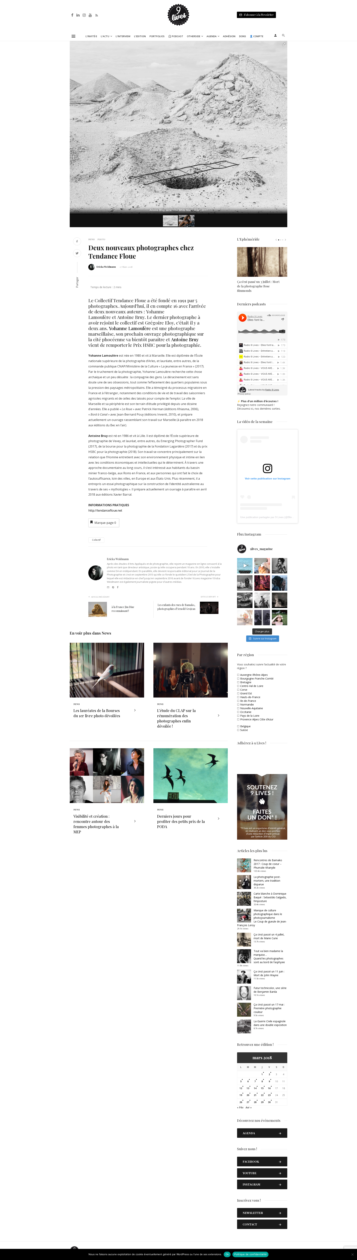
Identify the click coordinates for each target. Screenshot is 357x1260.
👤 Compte (256, 36)
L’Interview (123, 36)
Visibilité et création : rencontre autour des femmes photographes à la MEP (96, 824)
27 (248, 1102)
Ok (227, 1254)
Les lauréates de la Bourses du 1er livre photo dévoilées (96, 713)
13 (248, 1088)
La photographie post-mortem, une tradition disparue (267, 880)
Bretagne (245, 682)
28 (255, 1102)
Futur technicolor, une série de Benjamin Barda (270, 989)
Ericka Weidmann (106, 266)
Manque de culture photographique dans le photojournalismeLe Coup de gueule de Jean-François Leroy (262, 918)
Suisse (244, 730)
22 (262, 1095)
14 (255, 1088)
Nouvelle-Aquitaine (251, 708)
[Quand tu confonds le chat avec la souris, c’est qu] (262, 565)
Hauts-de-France (250, 697)
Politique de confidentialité (250, 1254)
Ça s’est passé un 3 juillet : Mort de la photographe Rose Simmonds (258, 286)
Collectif (96, 539)
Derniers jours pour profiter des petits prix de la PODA (181, 821)
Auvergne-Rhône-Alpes (254, 675)
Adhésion (229, 36)
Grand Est (246, 693)
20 (248, 1095)
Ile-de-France (248, 701)
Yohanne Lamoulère (130, 328)
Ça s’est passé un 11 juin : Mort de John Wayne (269, 973)
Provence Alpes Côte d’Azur (256, 719)
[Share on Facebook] (77, 241)
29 (262, 1102)
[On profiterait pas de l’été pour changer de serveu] (245, 565)
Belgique (245, 726)
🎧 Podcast (175, 36)
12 (240, 1088)
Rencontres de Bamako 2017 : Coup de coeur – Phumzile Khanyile (268, 863)
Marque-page (105, 523)
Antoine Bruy (185, 339)
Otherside (193, 36)
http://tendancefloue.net (105, 510)
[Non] (352, 1254)
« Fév (240, 1107)
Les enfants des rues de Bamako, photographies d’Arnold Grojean (176, 607)
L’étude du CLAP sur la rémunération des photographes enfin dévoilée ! (176, 718)
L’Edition (140, 36)
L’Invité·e (91, 36)
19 (240, 1095)
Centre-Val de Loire (251, 686)
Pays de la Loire (249, 715)
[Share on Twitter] (77, 253)
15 (262, 1088)
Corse (243, 689)
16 (269, 1088)
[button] (284, 44)
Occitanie (245, 712)
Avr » (249, 1107)
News (91, 239)
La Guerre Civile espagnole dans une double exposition (270, 1023)
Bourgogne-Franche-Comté (257, 678)
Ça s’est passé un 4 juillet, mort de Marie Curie (269, 936)
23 (269, 1095)
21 (255, 1095)
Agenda (212, 36)
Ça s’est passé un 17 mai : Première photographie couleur (269, 1008)
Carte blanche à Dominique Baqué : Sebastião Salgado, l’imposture (270, 897)
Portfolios (157, 36)
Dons (242, 36)
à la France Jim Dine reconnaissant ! (123, 609)
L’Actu (105, 36)
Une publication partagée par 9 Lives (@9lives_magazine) (274, 517)
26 (240, 1102)
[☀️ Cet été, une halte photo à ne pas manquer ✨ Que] (279, 565)
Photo (101, 239)
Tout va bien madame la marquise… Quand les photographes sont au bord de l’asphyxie (269, 956)
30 (269, 1102)
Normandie (247, 704)
